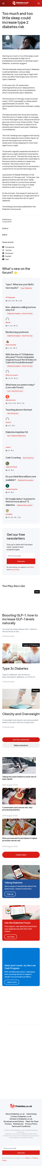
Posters (8, 1124)
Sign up (10, 894)
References (18, 1124)
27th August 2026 (10, 815)
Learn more (12, 982)
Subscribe (21, 561)
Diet (37, 592)
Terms (32, 567)
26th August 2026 (10, 846)
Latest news (21, 855)
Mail (7, 259)
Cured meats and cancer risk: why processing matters (17, 808)
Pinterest (9, 253)
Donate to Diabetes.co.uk (21, 1119)
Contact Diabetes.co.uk (21, 1116)
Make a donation (21, 745)
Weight (36, 690)
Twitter (8, 250)
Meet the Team (32, 1121)
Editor (4, 235)
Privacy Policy (14, 569)
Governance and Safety (13, 1121)
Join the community (21, 739)
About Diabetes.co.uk (15, 1114)
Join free (10, 937)
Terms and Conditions (21, 1126)
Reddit (8, 256)
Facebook (9, 247)
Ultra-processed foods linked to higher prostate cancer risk (19, 839)
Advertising (31, 1114)
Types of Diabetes (31, 645)
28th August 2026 (10, 785)
